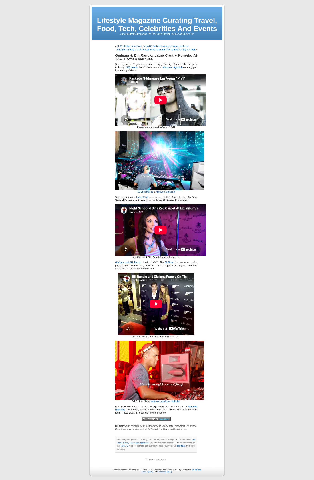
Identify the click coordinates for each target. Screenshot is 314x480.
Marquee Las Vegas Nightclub (165, 401)
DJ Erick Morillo (145, 192)
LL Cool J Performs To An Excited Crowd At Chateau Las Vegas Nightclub (153, 46)
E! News (169, 262)
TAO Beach (131, 67)
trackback (181, 446)
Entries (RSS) (147, 472)
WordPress (196, 470)
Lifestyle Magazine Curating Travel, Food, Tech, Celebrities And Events (157, 24)
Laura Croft (142, 197)
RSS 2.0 (124, 446)
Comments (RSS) (164, 472)
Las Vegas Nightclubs (139, 443)
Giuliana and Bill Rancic (128, 262)
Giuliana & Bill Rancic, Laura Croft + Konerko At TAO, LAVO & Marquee (156, 57)
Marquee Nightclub (172, 67)
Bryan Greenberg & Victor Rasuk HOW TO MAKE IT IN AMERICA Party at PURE (156, 49)
